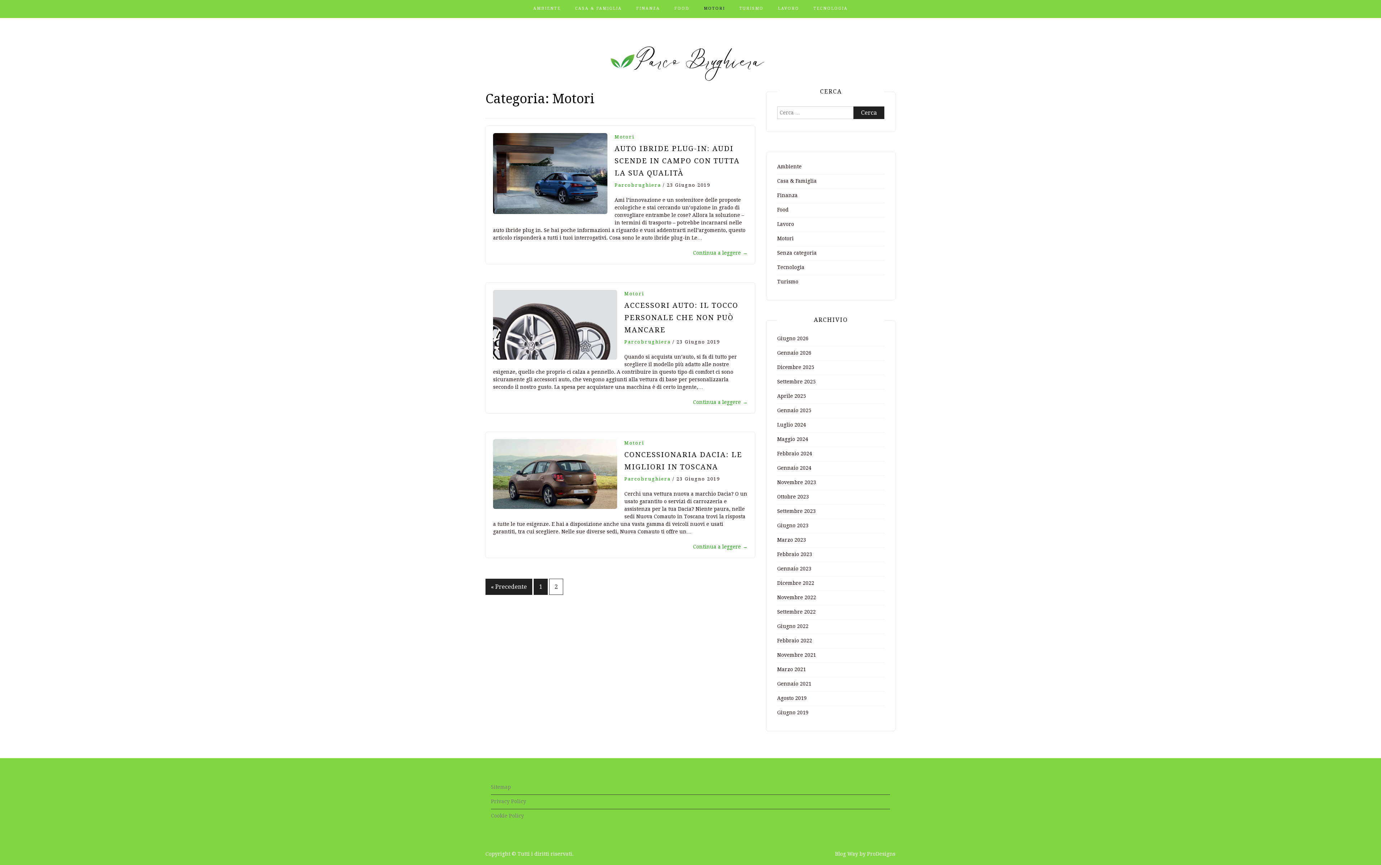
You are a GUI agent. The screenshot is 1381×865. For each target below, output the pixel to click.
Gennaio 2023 (794, 569)
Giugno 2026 (792, 338)
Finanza (648, 8)
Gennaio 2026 (794, 353)
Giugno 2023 (792, 525)
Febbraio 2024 (794, 453)
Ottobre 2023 (793, 497)
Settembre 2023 (796, 511)
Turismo (751, 8)
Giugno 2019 (792, 712)
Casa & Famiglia (598, 8)
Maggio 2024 (792, 439)
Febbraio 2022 (794, 640)
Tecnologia (830, 8)
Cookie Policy (507, 816)
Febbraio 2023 (794, 554)
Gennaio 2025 (794, 410)
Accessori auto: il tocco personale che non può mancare (681, 317)
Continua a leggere (720, 253)
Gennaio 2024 (794, 468)
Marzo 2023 (791, 540)
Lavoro (788, 8)
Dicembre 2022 (795, 583)
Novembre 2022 (796, 597)
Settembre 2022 (796, 612)
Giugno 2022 (792, 626)
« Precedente (509, 586)
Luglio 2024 (791, 425)
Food (681, 8)
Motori (714, 8)
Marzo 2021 (791, 669)
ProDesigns (881, 854)
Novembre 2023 (796, 482)
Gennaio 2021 (794, 684)
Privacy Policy (508, 801)
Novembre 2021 (796, 655)
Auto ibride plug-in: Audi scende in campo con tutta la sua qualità (677, 160)
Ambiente (547, 8)
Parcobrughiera (638, 185)
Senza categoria (797, 253)
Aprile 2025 (791, 396)
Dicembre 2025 (795, 367)
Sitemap (501, 787)
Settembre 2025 (796, 381)
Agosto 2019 (792, 698)
